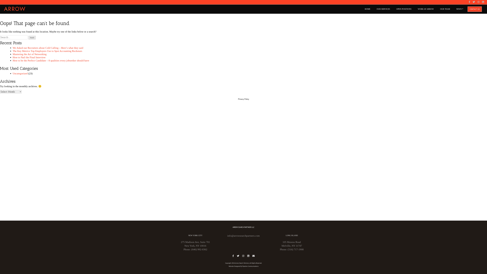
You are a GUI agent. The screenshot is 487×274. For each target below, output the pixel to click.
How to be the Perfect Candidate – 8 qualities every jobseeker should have (51, 60)
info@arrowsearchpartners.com (243, 235)
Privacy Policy (243, 99)
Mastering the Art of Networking (30, 54)
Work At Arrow (426, 9)
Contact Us (475, 9)
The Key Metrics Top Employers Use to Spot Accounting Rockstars (47, 51)
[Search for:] (14, 37)
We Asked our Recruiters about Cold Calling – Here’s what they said (48, 47)
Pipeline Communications (250, 266)
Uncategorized (20, 73)
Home (367, 9)
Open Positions (403, 9)
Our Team (445, 9)
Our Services (383, 9)
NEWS (459, 9)
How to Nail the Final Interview (29, 57)
